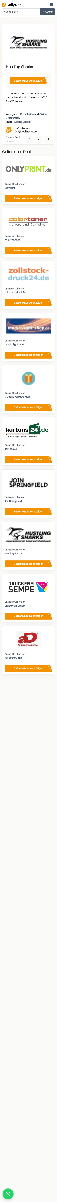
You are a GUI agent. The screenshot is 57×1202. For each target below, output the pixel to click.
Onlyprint (10, 188)
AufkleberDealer (14, 657)
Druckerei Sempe (15, 605)
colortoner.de (13, 240)
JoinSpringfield (13, 501)
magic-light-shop (15, 344)
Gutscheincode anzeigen (28, 80)
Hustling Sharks (22, 122)
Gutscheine (27, 114)
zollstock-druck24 (15, 292)
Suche (49, 11)
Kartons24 (11, 449)
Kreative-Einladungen (17, 396)
